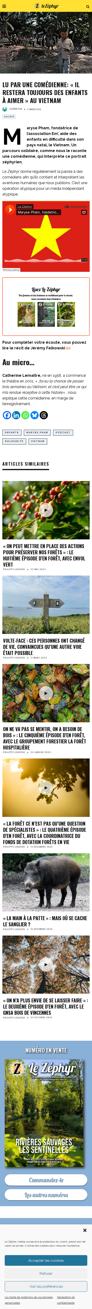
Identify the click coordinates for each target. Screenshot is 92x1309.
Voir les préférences (46, 1286)
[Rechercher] (88, 6)
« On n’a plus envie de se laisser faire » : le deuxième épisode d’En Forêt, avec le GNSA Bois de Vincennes (45, 1006)
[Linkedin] (16, 415)
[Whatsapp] (25, 415)
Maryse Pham (37, 432)
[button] (85, 1230)
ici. (68, 348)
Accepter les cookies (46, 1260)
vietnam (38, 441)
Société (9, 116)
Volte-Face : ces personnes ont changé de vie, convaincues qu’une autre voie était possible (44, 646)
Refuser (46, 1273)
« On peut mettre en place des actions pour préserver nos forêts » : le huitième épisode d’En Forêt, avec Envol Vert (44, 555)
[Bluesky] (34, 415)
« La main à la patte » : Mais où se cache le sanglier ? (45, 921)
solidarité (14, 441)
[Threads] (44, 415)
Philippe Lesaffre (14, 569)
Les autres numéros (46, 1194)
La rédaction (15, 108)
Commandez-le (46, 1179)
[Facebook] (7, 415)
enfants (12, 432)
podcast (63, 432)
